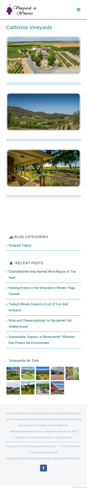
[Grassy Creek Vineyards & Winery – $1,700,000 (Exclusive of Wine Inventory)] (57, 373)
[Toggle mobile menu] (79, 9)
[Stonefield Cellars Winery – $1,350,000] (28, 388)
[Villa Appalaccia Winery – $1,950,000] (28, 373)
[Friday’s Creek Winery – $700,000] (57, 388)
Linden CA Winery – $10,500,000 (43, 55)
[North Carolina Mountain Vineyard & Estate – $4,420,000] (13, 373)
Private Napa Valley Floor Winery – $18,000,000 (43, 168)
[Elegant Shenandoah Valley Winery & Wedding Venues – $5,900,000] (72, 373)
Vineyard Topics (19, 245)
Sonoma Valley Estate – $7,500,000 (43, 112)
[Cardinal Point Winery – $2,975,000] (43, 373)
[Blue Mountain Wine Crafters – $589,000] (43, 388)
